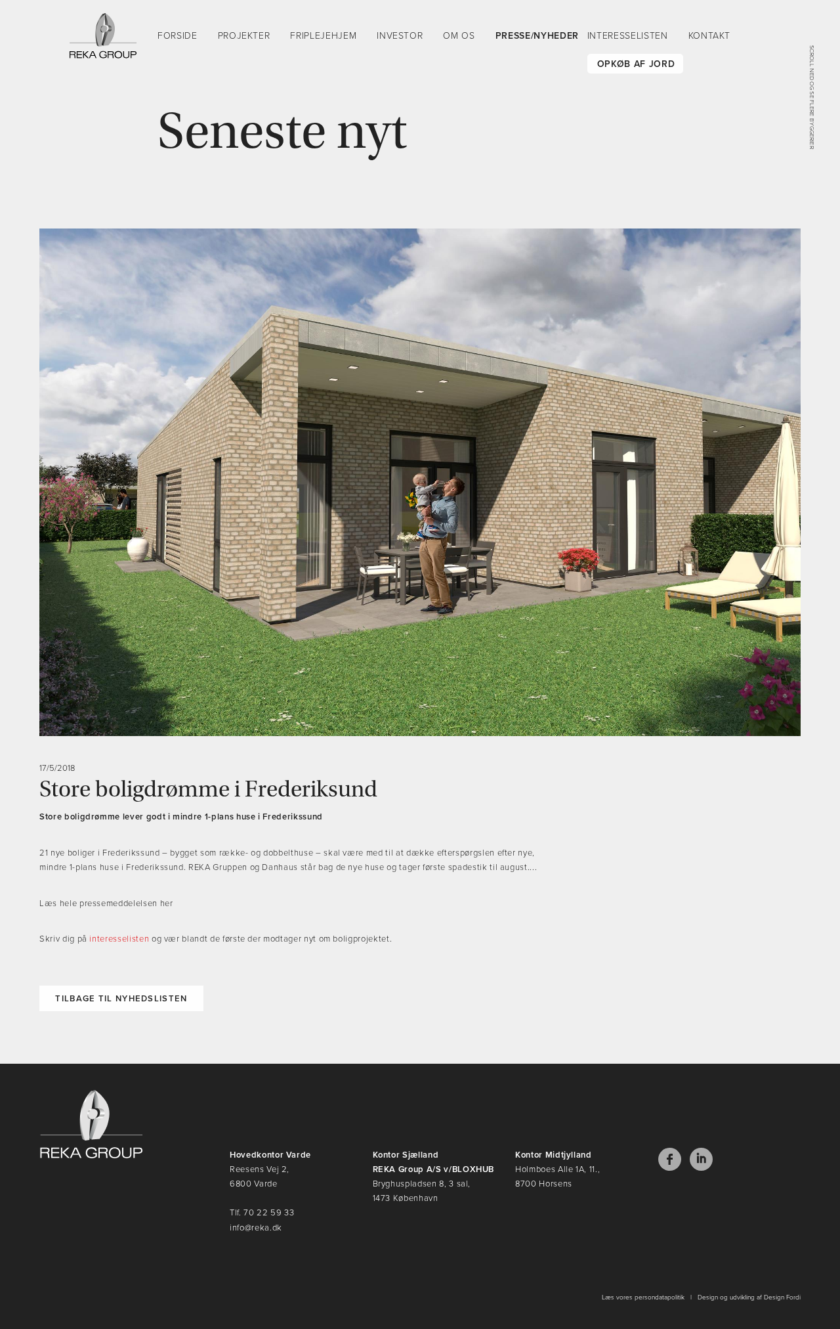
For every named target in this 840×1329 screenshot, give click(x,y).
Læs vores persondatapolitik (643, 1297)
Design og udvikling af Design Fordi (749, 1297)
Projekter (244, 35)
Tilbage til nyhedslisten (121, 998)
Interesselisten (627, 35)
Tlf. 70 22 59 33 (262, 1213)
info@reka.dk (256, 1228)
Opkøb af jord (636, 64)
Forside (178, 35)
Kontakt (709, 35)
